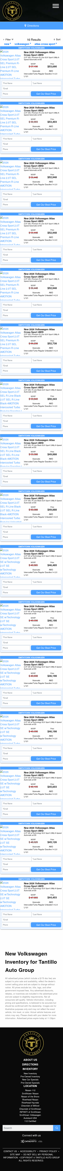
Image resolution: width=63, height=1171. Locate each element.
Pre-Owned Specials (30, 1082)
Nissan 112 (30, 1090)
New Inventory (30, 1073)
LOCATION (30, 1086)
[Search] (56, 1128)
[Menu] (55, 6)
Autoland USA (30, 1117)
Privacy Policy (48, 1151)
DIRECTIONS (30, 1064)
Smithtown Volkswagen (30, 1114)
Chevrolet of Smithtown (30, 1108)
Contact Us (11, 1151)
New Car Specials (30, 1079)
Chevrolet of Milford (30, 1105)
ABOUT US (30, 1059)
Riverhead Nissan (30, 1099)
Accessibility (28, 1151)
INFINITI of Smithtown (30, 1111)
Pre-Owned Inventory (30, 1076)
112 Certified (30, 1121)
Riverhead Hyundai (30, 1102)
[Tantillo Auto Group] (12, 10)
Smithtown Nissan (30, 1093)
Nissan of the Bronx (30, 1096)
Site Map (15, 1154)
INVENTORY (30, 1069)
